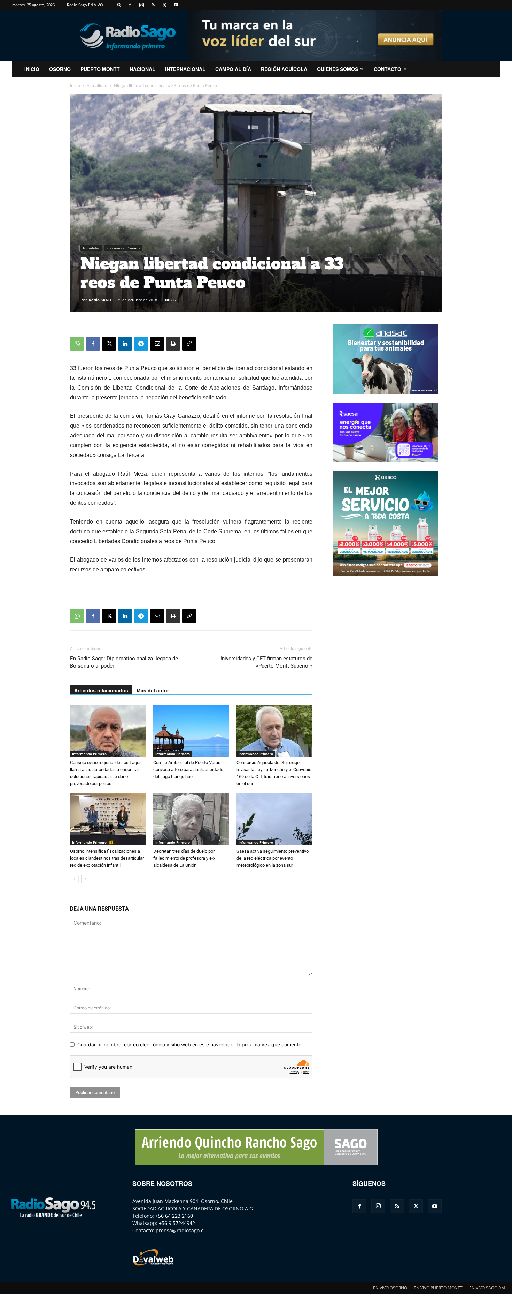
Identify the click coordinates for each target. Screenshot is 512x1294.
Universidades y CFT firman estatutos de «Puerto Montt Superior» (265, 662)
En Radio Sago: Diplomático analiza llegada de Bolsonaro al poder (124, 662)
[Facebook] (130, 5)
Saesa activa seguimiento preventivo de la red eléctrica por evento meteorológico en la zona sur (272, 858)
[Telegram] (141, 344)
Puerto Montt (100, 69)
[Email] (157, 344)
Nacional (142, 69)
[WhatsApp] (77, 344)
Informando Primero (123, 248)
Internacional (185, 69)
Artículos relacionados (101, 690)
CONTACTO (387, 69)
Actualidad (97, 86)
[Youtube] (176, 5)
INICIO (31, 69)
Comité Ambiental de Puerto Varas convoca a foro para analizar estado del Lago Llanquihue (188, 769)
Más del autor (153, 690)
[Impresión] (173, 344)
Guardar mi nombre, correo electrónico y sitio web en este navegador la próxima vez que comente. (190, 1044)
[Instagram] (141, 5)
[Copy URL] (189, 344)
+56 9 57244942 (177, 1223)
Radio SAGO (100, 299)
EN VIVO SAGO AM (487, 1288)
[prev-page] (74, 879)
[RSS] (153, 5)
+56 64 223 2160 (174, 1215)
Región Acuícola (284, 69)
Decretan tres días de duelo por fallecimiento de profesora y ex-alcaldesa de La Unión (184, 858)
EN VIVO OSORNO (390, 1288)
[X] (164, 5)
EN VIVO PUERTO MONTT (438, 1288)
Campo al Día (233, 69)
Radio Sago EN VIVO (85, 4)
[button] (119, 4)
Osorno (60, 69)
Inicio (75, 86)
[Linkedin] (125, 344)
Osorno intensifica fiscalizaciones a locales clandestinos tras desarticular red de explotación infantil (107, 858)
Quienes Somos (337, 69)
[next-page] (85, 879)
